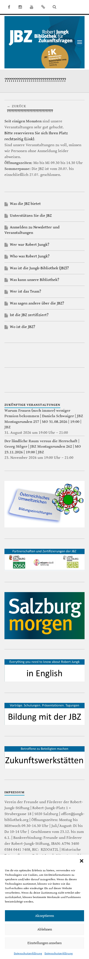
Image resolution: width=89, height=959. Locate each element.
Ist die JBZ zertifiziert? (29, 315)
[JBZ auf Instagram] (20, 6)
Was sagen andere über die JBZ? (37, 303)
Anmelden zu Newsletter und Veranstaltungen (32, 230)
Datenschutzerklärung (28, 953)
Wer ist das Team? (25, 291)
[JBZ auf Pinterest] (43, 6)
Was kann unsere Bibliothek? (34, 279)
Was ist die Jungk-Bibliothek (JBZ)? (39, 268)
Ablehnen (44, 929)
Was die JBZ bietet (25, 203)
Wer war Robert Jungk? (29, 244)
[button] (81, 860)
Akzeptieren (44, 916)
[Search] (54, 6)
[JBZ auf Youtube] (31, 6)
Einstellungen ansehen (44, 943)
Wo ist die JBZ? (22, 327)
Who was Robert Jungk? (29, 256)
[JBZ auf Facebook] (8, 6)
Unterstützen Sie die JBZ (31, 215)
